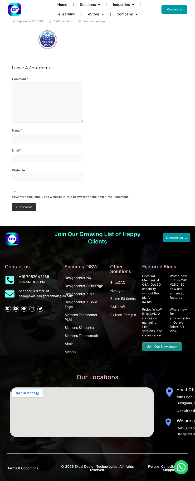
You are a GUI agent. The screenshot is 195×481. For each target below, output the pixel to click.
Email (16, 150)
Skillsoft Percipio (123, 315)
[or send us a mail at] (10, 294)
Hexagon (117, 291)
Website (18, 170)
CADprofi (117, 307)
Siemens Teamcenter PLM (81, 317)
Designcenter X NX (80, 294)
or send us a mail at (34, 291)
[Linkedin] (8, 309)
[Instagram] (32, 309)
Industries (121, 4)
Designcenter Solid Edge (84, 286)
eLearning (66, 14)
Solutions (88, 4)
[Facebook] (24, 309)
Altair (69, 344)
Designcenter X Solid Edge (81, 304)
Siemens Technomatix (82, 336)
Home (62, 4)
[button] (181, 467)
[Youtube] (16, 309)
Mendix (70, 352)
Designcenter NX (78, 278)
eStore (93, 14)
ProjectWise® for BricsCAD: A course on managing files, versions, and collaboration (154, 322)
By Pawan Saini (63, 21)
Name (17, 130)
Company (125, 14)
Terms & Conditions (22, 468)
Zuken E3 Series (123, 299)
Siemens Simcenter (79, 327)
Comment (20, 79)
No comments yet (94, 21)
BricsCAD (117, 282)
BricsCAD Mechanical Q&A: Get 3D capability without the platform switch (151, 289)
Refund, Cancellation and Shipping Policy (168, 468)
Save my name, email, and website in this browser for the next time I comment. (70, 197)
